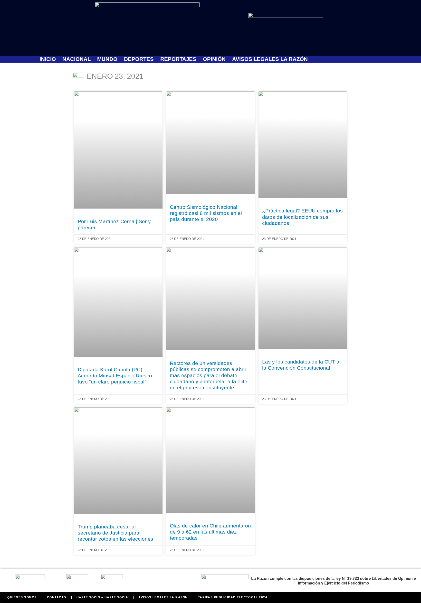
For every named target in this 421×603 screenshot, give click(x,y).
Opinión (214, 59)
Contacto (56, 597)
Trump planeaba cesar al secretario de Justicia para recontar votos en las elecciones (115, 533)
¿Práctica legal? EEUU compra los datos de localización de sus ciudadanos (302, 217)
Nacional (76, 59)
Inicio (47, 59)
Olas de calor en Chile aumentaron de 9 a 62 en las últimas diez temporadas (210, 532)
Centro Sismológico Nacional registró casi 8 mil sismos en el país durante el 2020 (206, 213)
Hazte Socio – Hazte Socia (102, 597)
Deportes (139, 59)
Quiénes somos (22, 597)
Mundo (107, 59)
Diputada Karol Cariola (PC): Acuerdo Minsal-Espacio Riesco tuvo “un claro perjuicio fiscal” (115, 375)
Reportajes (178, 59)
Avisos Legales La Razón (270, 59)
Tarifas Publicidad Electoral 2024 (233, 597)
